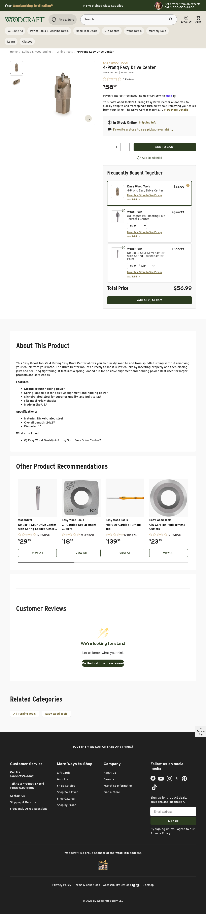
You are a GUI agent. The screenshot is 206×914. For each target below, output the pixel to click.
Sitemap (148, 885)
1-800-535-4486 (22, 788)
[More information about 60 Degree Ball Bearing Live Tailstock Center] (123, 210)
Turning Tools (64, 51)
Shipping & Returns (23, 802)
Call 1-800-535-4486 (179, 7)
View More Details (176, 109)
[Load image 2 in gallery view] (16, 81)
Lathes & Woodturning (36, 51)
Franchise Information (118, 785)
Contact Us (17, 795)
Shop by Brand (66, 805)
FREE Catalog (66, 785)
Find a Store (112, 792)
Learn (11, 41)
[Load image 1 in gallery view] (16, 67)
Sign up (173, 821)
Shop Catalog (66, 798)
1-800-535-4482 (22, 776)
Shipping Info (147, 122)
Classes (27, 41)
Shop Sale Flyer (67, 792)
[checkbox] (149, 193)
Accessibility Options (117, 885)
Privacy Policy (160, 833)
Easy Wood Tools (56, 713)
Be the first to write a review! (103, 663)
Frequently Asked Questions (28, 808)
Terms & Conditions (87, 885)
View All (37, 553)
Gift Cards (63, 772)
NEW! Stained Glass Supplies (103, 5)
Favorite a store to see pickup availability (143, 129)
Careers (109, 779)
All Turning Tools (24, 713)
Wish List (63, 779)
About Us (110, 772)
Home (14, 51)
